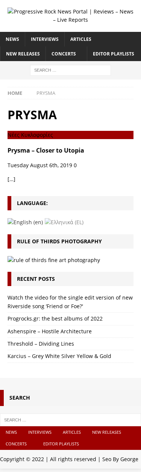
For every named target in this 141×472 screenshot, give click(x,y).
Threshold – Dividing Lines (41, 343)
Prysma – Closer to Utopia (46, 150)
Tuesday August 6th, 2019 (40, 165)
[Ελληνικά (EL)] (64, 221)
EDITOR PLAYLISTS (113, 54)
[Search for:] (70, 69)
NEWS (12, 39)
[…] (11, 179)
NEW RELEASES (23, 54)
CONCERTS (64, 54)
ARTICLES (80, 39)
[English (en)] (25, 221)
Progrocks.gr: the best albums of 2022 (55, 318)
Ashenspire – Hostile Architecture (50, 331)
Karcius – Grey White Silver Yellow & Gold (59, 356)
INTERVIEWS (45, 39)
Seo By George (120, 459)
